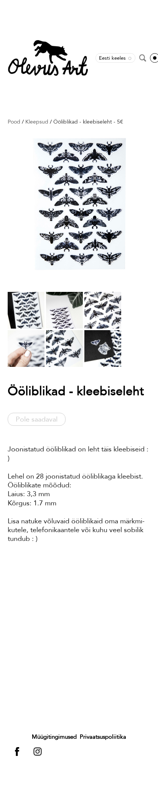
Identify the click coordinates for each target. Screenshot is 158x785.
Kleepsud (36, 121)
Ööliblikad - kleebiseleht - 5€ (88, 121)
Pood (14, 121)
